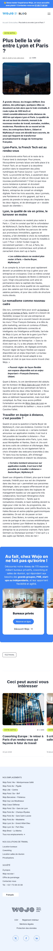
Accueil (5, 22)
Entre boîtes (13, 22)
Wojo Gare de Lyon (30, 384)
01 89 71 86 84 (41, 5)
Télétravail (9, 655)
